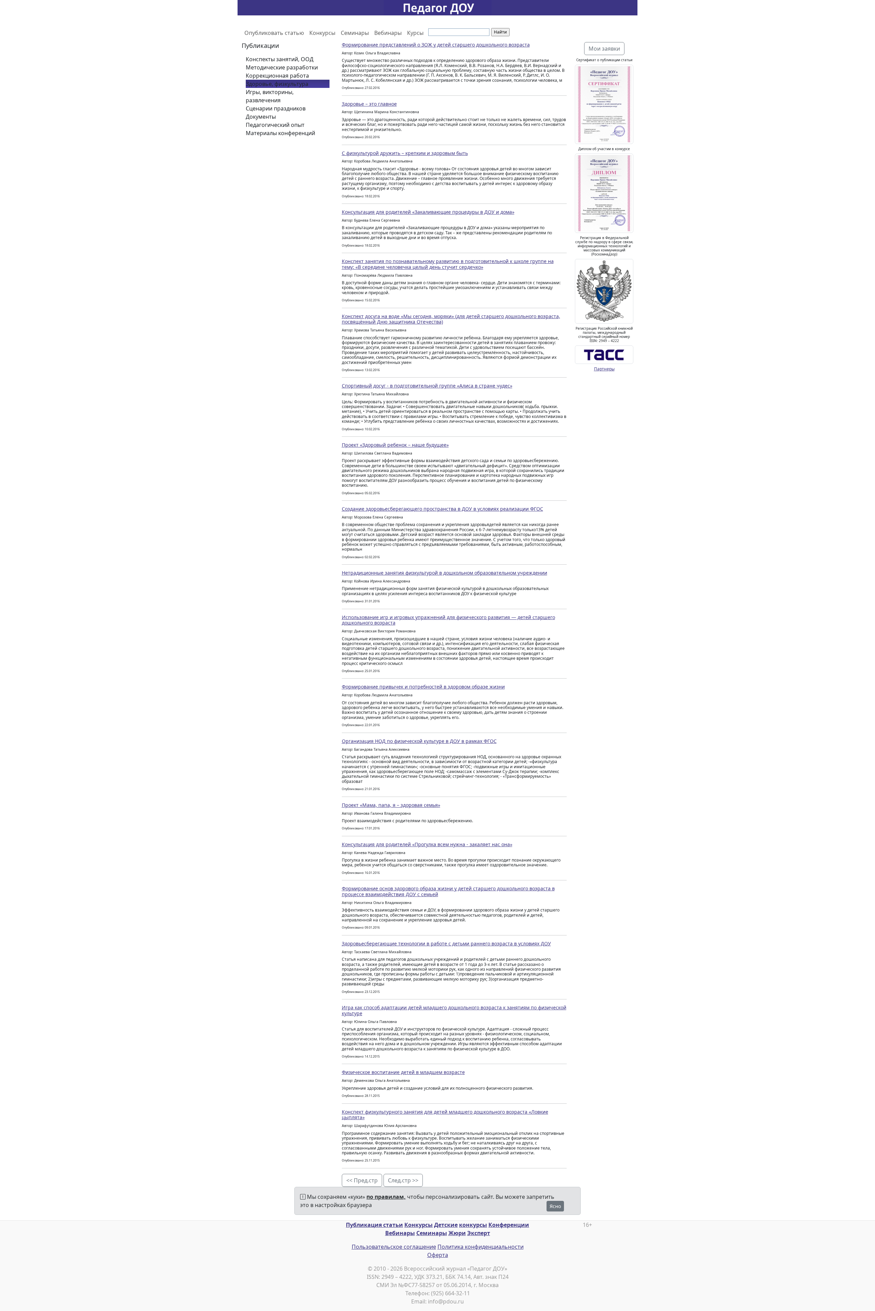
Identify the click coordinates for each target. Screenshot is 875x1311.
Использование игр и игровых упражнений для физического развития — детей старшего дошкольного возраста (448, 620)
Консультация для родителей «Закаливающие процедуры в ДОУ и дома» (428, 212)
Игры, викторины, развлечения (270, 96)
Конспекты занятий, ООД (279, 59)
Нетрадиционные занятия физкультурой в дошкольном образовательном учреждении (444, 572)
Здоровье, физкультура (277, 84)
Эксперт (478, 1233)
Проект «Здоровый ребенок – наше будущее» (395, 445)
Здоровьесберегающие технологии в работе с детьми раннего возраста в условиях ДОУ (446, 943)
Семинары (355, 33)
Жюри (457, 1233)
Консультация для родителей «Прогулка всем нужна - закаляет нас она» (427, 844)
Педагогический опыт (275, 125)
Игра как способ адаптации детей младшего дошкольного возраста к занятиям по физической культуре (454, 1010)
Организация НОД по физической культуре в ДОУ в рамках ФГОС (419, 741)
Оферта (437, 1255)
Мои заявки (604, 48)
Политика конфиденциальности (481, 1246)
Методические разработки (282, 67)
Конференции (508, 1225)
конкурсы (473, 1225)
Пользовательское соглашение (394, 1246)
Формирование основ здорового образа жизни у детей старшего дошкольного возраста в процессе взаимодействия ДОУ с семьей (448, 891)
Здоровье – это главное (369, 104)
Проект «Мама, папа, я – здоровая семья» (391, 805)
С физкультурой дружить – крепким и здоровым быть (405, 153)
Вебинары (388, 33)
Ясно (555, 1206)
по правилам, (386, 1197)
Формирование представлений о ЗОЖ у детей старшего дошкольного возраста (436, 44)
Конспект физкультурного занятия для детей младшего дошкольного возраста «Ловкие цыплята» (445, 1115)
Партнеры (604, 369)
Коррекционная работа (277, 75)
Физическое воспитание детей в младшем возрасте (403, 1072)
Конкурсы (322, 33)
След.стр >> (403, 1180)
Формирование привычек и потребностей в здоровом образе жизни (423, 686)
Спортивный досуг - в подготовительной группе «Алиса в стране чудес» (427, 385)
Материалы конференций (280, 133)
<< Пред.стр (362, 1180)
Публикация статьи (374, 1225)
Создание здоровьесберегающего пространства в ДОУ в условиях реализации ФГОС (442, 509)
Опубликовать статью (274, 33)
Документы (261, 116)
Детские (446, 1225)
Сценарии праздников (276, 108)
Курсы (415, 33)
